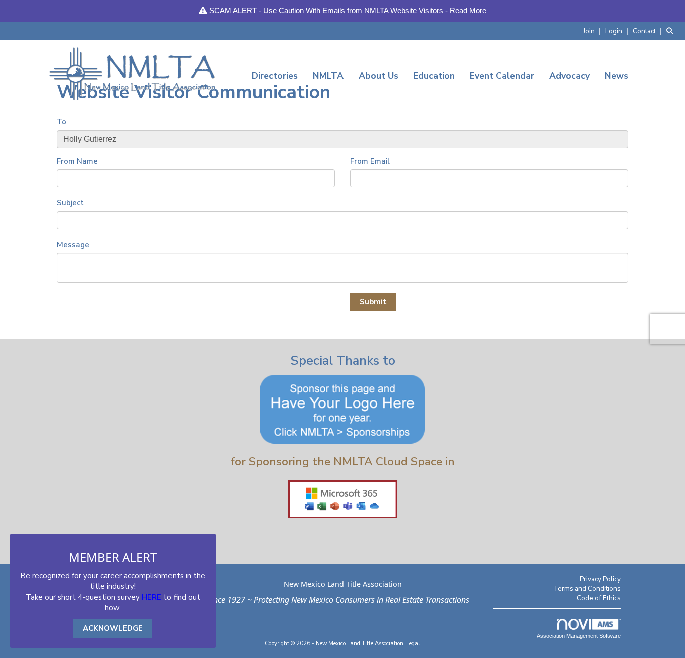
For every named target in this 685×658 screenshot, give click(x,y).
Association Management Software (579, 636)
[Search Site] (671, 30)
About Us (378, 76)
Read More (468, 10)
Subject (70, 203)
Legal (413, 643)
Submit (373, 302)
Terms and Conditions (587, 588)
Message (73, 245)
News (616, 76)
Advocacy (569, 76)
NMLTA (328, 76)
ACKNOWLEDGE (113, 628)
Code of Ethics (599, 598)
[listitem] (593, 30)
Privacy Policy (600, 579)
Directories (275, 76)
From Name (77, 161)
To (61, 122)
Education (434, 76)
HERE (151, 597)
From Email (370, 161)
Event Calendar (502, 76)
